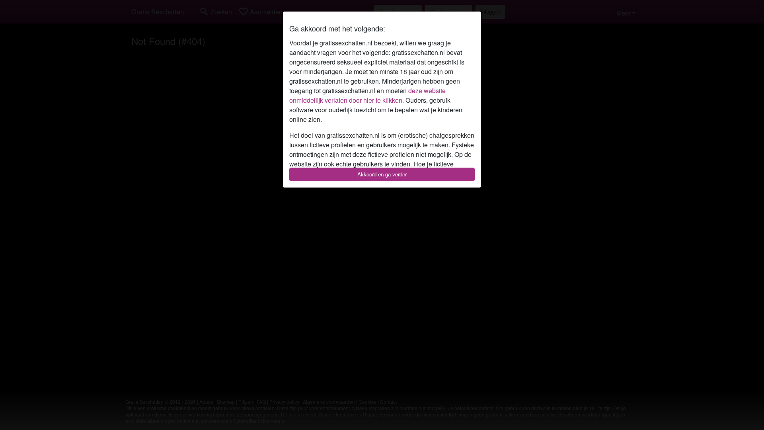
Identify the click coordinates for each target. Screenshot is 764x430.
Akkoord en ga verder (382, 174)
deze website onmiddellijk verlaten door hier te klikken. (367, 95)
